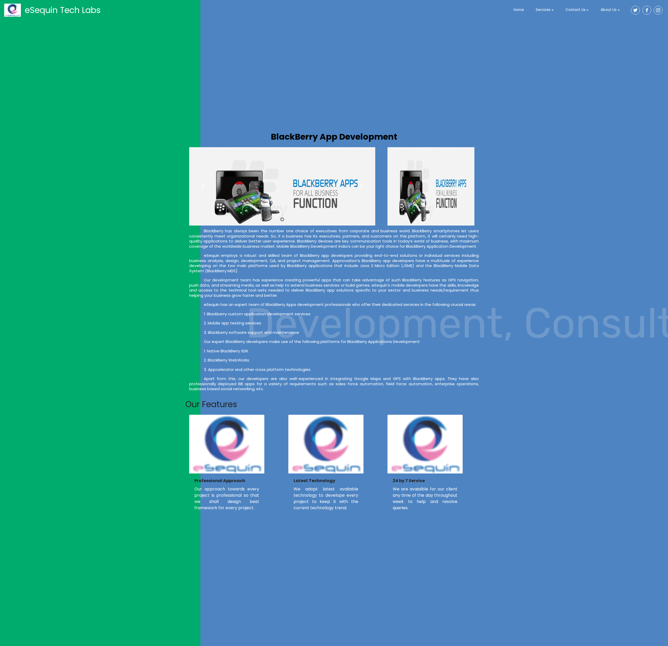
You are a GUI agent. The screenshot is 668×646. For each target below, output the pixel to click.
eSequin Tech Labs (63, 10)
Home (519, 10)
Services (543, 10)
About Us (609, 10)
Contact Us (575, 10)
